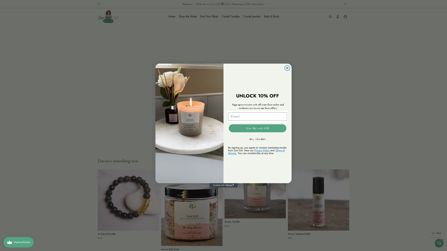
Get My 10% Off (257, 128)
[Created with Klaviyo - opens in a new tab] (223, 185)
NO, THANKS (258, 139)
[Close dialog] (287, 68)
